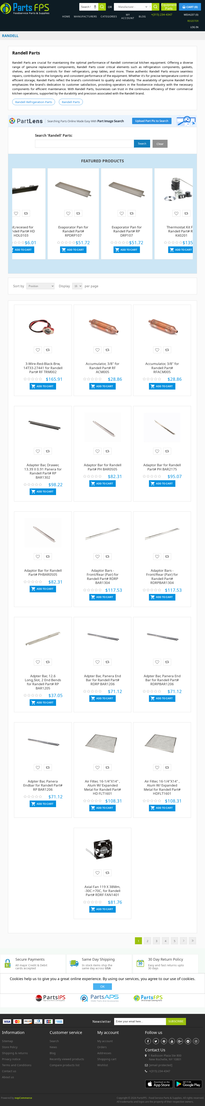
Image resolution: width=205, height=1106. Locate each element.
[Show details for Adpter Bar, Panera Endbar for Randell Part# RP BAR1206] (43, 747)
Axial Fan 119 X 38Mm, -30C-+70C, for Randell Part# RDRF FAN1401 (102, 890)
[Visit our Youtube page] (172, 1041)
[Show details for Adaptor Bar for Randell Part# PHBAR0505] (43, 536)
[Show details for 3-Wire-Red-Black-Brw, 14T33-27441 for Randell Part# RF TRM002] (43, 329)
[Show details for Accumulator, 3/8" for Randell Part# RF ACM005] (102, 329)
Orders (102, 1047)
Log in (194, 27)
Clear (160, 144)
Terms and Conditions (16, 1065)
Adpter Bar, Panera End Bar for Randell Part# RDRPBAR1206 (162, 680)
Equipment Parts (169, 6)
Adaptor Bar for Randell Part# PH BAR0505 (102, 467)
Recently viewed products (67, 1059)
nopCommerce (23, 1098)
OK (102, 986)
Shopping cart (106, 1059)
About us (8, 1077)
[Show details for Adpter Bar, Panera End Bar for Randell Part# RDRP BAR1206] (102, 642)
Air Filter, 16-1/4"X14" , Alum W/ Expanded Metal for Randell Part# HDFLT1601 (162, 787)
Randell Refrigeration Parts (33, 102)
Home (66, 16)
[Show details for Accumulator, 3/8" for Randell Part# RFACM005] (162, 329)
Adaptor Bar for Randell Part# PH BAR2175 (162, 467)
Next (183, 940)
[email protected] (160, 1065)
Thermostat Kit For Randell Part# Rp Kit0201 (181, 231)
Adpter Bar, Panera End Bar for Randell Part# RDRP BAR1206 (102, 680)
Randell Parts (71, 102)
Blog (142, 16)
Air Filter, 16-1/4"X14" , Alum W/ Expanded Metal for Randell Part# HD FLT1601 (102, 787)
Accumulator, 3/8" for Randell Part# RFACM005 (162, 367)
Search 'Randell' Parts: (53, 135)
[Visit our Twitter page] (156, 1041)
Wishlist (102, 1065)
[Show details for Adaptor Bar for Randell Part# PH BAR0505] (102, 431)
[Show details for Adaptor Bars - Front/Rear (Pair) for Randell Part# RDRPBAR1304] (162, 536)
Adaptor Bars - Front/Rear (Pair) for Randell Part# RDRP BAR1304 (103, 576)
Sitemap (7, 1041)
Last (192, 940)
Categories (109, 16)
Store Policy (9, 1047)
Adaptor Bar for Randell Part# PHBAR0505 (43, 572)
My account (127, 16)
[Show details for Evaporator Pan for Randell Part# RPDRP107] (73, 190)
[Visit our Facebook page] (148, 1041)
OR (110, 7)
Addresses (104, 1053)
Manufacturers (85, 16)
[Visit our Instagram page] (196, 1041)
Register (192, 21)
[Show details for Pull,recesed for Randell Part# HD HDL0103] (21, 188)
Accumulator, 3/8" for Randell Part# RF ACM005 (102, 367)
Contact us (9, 1071)
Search (54, 1041)
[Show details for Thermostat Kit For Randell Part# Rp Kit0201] (181, 191)
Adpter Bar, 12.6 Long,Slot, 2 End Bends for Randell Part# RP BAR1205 (43, 682)
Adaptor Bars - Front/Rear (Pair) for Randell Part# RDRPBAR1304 (162, 576)
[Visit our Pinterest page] (164, 1041)
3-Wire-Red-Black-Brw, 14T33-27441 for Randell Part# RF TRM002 (42, 367)
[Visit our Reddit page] (188, 1041)
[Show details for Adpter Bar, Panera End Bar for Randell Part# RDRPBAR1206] (162, 642)
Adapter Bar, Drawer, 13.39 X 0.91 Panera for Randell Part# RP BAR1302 (43, 471)
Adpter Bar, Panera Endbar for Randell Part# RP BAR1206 (42, 785)
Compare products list (64, 1065)
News (53, 1047)
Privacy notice (11, 1059)
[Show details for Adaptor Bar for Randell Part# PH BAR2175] (162, 431)
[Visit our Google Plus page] (180, 1041)
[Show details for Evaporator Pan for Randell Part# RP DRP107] (126, 190)
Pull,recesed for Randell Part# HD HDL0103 (21, 231)
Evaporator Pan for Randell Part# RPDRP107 (73, 231)
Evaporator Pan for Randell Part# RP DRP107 (127, 231)
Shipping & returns (15, 1053)
